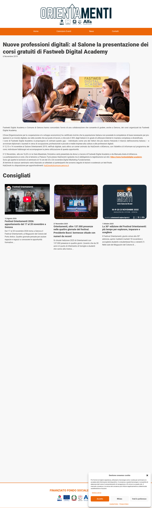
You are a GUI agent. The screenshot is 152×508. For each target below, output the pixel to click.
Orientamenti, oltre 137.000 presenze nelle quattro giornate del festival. (73, 228)
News (91, 31)
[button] (147, 475)
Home (35, 31)
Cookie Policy (114, 504)
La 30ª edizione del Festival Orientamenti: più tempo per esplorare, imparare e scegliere (124, 229)
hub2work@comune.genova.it (56, 165)
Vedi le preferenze (139, 499)
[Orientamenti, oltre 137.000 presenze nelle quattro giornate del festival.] (76, 202)
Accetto (100, 499)
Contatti (115, 31)
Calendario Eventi (64, 31)
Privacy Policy (123, 504)
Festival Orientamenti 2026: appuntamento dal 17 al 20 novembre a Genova (25, 224)
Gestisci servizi (96, 493)
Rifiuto (119, 499)
